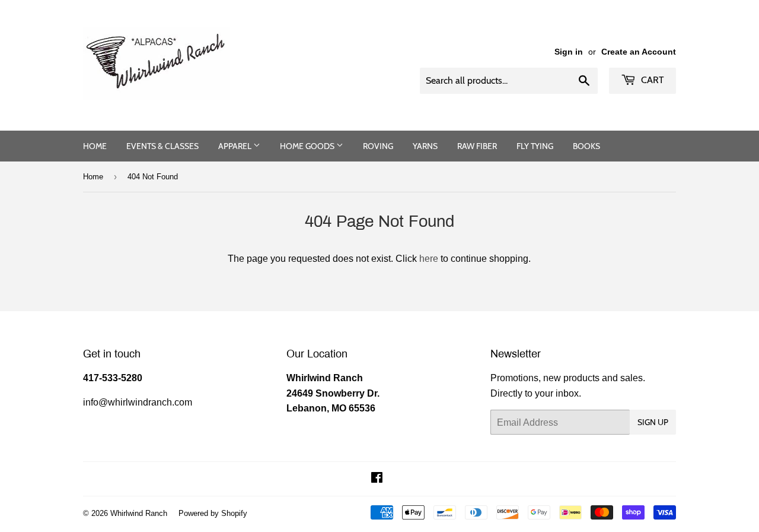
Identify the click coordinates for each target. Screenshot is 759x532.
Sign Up (652, 422)
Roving (378, 146)
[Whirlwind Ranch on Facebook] (377, 478)
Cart (651, 80)
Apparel (235, 146)
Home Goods (308, 146)
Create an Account (638, 51)
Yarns (425, 146)
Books (586, 146)
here (428, 258)
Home (95, 146)
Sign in (568, 51)
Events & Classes (162, 146)
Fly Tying (534, 146)
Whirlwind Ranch (138, 513)
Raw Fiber (477, 146)
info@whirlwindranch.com (137, 402)
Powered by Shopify (212, 513)
